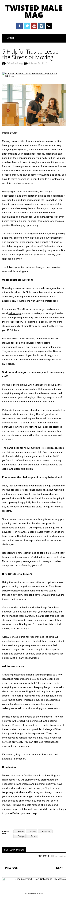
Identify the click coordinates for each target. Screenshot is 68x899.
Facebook (19, 26)
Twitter (27, 26)
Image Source (10, 132)
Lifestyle (20, 849)
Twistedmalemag (14, 63)
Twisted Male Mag (34, 11)
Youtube (34, 26)
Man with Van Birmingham (26, 162)
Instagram (41, 26)
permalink (60, 856)
